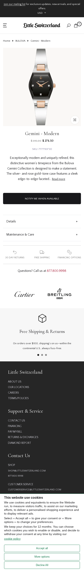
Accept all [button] (42, 548)
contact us (16, 420)
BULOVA (20, 40)
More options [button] (42, 556)
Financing (15, 426)
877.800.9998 (56, 271)
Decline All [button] (42, 565)
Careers (13, 392)
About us (14, 381)
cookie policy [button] (12, 538)
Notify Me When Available (42, 198)
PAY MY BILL (15, 431)
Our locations (18, 387)
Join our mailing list (14, 4)
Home (6, 40)
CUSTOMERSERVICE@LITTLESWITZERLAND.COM (34, 489)
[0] (75, 25)
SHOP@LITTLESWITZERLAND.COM (27, 470)
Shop (11, 465)
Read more (58, 179)
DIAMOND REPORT (19, 443)
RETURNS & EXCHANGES (23, 437)
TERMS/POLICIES (18, 398)
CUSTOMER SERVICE (20, 484)
